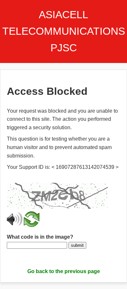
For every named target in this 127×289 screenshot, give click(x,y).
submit (77, 245)
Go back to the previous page (63, 271)
